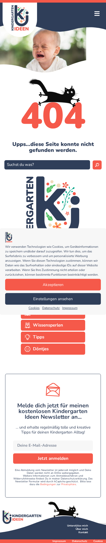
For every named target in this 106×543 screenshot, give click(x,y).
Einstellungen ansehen (53, 298)
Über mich (82, 529)
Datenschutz (51, 308)
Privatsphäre (68, 484)
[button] (97, 14)
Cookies (34, 308)
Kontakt (83, 532)
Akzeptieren (53, 284)
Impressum (69, 308)
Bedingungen (48, 484)
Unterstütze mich (77, 526)
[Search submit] (97, 164)
